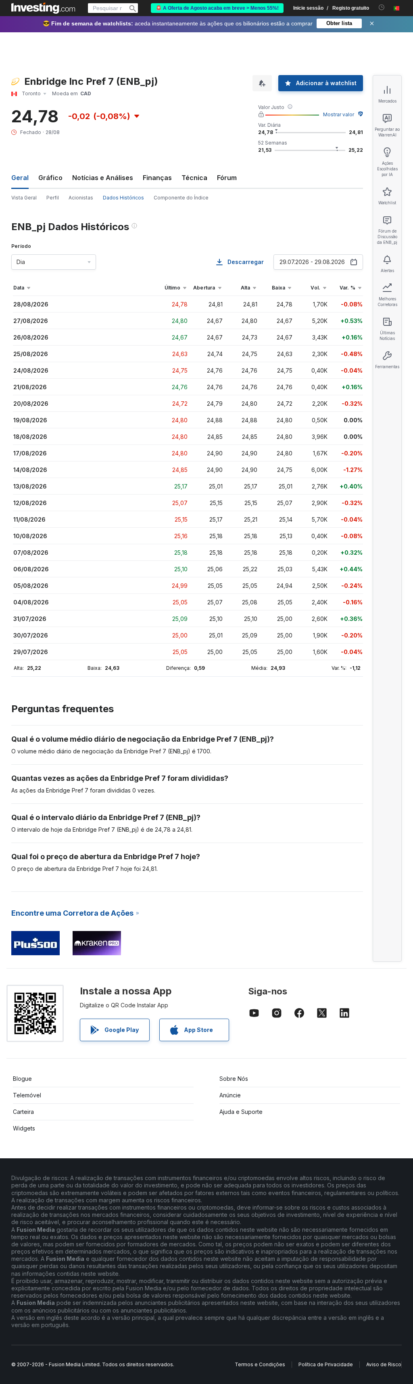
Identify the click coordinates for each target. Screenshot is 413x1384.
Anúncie (230, 1095)
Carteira (23, 1111)
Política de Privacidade (325, 1364)
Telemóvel (27, 1095)
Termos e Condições (260, 1364)
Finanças (157, 178)
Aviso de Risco (383, 1364)
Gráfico (50, 178)
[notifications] (381, 7)
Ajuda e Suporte (241, 1111)
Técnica (194, 178)
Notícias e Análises (102, 178)
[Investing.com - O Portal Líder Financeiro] (43, 8)
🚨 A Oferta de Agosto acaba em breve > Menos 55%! (217, 8)
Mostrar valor (338, 114)
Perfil (52, 198)
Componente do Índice (181, 198)
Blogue (22, 1078)
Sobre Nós (233, 1078)
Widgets (24, 1128)
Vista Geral (24, 198)
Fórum (227, 178)
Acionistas (81, 198)
